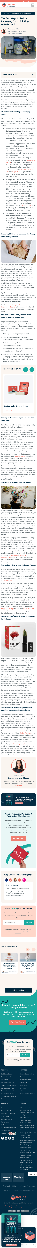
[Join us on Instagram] (9, 1138)
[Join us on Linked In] (13, 1138)
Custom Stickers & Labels (28, 1093)
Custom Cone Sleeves (8, 1076)
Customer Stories (6, 1119)
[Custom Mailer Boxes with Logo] (18, 393)
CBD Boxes (4, 1079)
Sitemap (7, 1205)
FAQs (2, 1125)
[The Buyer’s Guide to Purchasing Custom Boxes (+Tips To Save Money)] (9, 963)
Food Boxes (23, 1085)
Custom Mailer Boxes (7, 1088)
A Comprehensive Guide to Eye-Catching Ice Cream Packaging (27, 1143)
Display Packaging (25, 1079)
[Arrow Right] (34, 949)
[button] (3, 1)
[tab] (6, 880)
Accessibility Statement (18, 1207)
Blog (8, 13)
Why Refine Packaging (8, 1113)
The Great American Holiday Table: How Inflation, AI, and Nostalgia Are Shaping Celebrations (26, 1165)
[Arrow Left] (28, 949)
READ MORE (9, 957)
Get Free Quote (6, 1130)
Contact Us (4, 1133)
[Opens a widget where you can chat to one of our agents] (23, 1236)
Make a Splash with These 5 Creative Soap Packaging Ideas (28, 1135)
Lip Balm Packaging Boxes (9, 1085)
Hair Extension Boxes (7, 1082)
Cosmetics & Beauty (26, 1076)
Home (3, 13)
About (3, 1108)
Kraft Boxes (23, 1082)
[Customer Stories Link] (19, 1190)
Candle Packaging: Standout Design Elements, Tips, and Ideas (28, 1150)
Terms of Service (26, 931)
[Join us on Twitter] (6, 1138)
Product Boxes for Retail (8, 1091)
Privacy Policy (18, 933)
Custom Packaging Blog (8, 1127)
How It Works (5, 1116)
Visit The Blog (18, 990)
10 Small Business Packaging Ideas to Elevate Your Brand (25, 1120)
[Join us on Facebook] (2, 1138)
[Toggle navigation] (33, 5)
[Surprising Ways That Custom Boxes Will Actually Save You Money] (28, 963)
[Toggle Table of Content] (32, 75)
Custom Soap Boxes (7, 1093)
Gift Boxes (23, 1088)
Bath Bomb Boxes (6, 1074)
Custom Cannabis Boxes (27, 1074)
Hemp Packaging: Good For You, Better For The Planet (27, 1128)
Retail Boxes (23, 1091)
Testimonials (5, 1122)
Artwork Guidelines (7, 1110)
